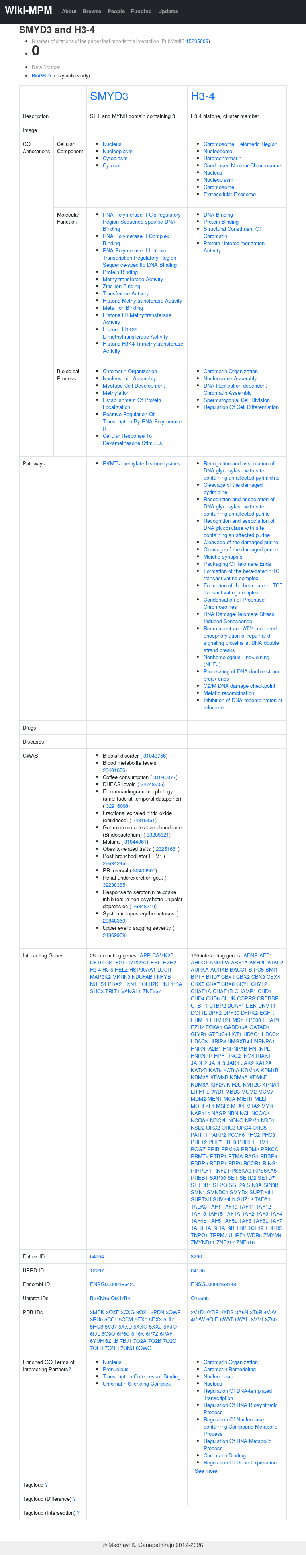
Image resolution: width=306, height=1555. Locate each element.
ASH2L (257, 962)
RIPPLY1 (201, 1170)
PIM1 (262, 1142)
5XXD (125, 1326)
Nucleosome (218, 151)
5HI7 (168, 1319)
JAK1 (233, 1063)
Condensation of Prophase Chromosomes (234, 603)
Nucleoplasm (118, 151)
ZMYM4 (272, 1235)
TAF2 (248, 1213)
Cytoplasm (115, 158)
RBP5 (235, 1163)
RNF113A (171, 984)
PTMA (235, 1156)
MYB (267, 1106)
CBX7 (213, 984)
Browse (92, 11)
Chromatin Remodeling (230, 1369)
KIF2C (234, 1084)
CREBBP (268, 998)
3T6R (256, 1312)
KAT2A (263, 1063)
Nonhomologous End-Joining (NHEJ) (236, 660)
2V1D (197, 1312)
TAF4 (276, 1213)
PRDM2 (250, 1149)
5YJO (170, 1326)
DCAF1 (236, 1005)
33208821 (158, 834)
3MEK (97, 1312)
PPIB (213, 1149)
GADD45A (236, 1027)
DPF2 (215, 1012)
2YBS (227, 1312)
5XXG (140, 1326)
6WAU (242, 1319)
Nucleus (112, 144)
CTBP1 (199, 1005)
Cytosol (111, 165)
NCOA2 (260, 1113)
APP (145, 955)
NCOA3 (199, 1120)
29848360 (114, 920)
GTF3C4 (218, 1034)
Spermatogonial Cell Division (237, 400)
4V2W (198, 1319)
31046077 (164, 777)
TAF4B (199, 1220)
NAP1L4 (200, 1113)
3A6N (241, 1312)
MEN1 (215, 1098)
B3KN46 (99, 1298)
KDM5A (239, 1077)
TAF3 (262, 1213)
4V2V (270, 1312)
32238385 (114, 884)
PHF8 (229, 1142)
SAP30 (218, 1177)
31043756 (154, 755)
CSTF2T (115, 962)
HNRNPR (201, 1055)
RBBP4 (268, 1156)
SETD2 (247, 1177)
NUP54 (98, 984)
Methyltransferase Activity (133, 279)
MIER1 (245, 1098)
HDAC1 (251, 1034)
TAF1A (232, 1213)
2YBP (212, 1312)
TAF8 (197, 1228)
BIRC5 (256, 969)
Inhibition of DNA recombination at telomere (243, 703)
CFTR (97, 962)
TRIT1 (112, 991)
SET (233, 1177)
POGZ (198, 1149)
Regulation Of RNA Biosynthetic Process (241, 1408)
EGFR (266, 1012)
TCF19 (255, 1228)
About (69, 11)
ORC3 (228, 1127)
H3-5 (107, 969)
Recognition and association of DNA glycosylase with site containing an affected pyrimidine (241, 470)
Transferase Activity (126, 293)
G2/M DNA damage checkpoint (239, 685)
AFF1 (265, 955)
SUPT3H (201, 1199)
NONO (235, 1120)
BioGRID (41, 75)
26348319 (144, 906)
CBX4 (273, 976)
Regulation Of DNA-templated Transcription (238, 1394)
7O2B (154, 1340)
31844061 (135, 841)
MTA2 (253, 1106)
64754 (97, 1256)
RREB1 (199, 1177)
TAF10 (229, 1206)
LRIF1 (198, 1091)
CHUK (228, 998)
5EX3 (155, 1319)
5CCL (110, 1319)
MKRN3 (121, 976)
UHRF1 (237, 1235)
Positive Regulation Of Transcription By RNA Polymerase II (142, 421)
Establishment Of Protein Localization (132, 403)
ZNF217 (225, 1242)
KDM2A (200, 1077)
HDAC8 (199, 1041)
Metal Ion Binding (123, 307)
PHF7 (215, 1142)
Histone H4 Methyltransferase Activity (137, 318)
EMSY (236, 1020)
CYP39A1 (137, 962)
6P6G (123, 1333)
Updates (168, 11)
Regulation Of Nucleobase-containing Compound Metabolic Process (240, 1426)
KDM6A (200, 1084)
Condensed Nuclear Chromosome (242, 165)
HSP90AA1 (142, 969)
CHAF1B (223, 991)
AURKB (219, 969)
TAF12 (263, 1206)
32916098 (117, 805)
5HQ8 (96, 1326)
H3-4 (203, 95)
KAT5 (215, 1070)
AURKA (200, 969)
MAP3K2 (100, 976)
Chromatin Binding (225, 1455)
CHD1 (264, 991)
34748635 (152, 784)
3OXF (112, 1312)
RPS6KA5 (265, 1170)
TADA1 (263, 1199)
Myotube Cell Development (134, 385)
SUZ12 (245, 1199)
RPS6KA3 (239, 1170)
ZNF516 (245, 1242)
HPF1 (220, 1055)
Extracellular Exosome (230, 194)
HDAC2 (270, 1034)
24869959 (114, 935)
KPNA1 (270, 1084)
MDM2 (198, 1098)
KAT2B (199, 1070)
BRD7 (213, 976)
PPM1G (230, 1149)
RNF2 (219, 1170)
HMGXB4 (238, 1041)
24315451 (144, 820)
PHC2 (253, 1134)
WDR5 (254, 1235)
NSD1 (268, 1120)
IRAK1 (263, 1055)
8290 (196, 1256)
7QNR (112, 1348)
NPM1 (252, 1120)
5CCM (126, 1319)
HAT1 (235, 1034)
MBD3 (233, 1091)
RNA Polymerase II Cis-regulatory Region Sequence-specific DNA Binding (142, 221)
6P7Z (152, 1333)
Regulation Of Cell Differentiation (241, 407)
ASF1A (239, 962)
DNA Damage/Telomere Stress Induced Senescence (239, 617)
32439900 (144, 870)
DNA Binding (218, 214)
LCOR (164, 969)
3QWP (173, 1312)
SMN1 (198, 1192)
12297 (97, 1270)
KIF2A (217, 1084)
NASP (219, 1113)
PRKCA (269, 1149)
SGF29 (237, 1185)
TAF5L (229, 1220)
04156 (198, 1270)
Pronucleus (116, 1369)
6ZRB (111, 1340)
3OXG (128, 1312)
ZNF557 (152, 991)
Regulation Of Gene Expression (240, 1462)
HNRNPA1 (263, 1041)
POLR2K (148, 984)
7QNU (127, 1348)
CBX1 (228, 976)
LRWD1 (215, 1091)
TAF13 (198, 1213)
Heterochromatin (222, 158)
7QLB (96, 1348)
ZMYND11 (203, 1242)
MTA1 (238, 1106)
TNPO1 (199, 1235)
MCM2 (249, 1091)
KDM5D (258, 1077)
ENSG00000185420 (112, 1284)
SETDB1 (201, 1185)
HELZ (121, 969)
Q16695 (200, 1298)
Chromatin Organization (130, 371)
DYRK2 (249, 1012)
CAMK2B (163, 955)
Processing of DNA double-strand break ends (242, 674)
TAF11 (246, 1206)
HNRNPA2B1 (206, 1048)
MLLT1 (262, 1098)
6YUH (97, 1340)
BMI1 (271, 969)
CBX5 (197, 984)
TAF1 (214, 1206)
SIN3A (254, 1185)
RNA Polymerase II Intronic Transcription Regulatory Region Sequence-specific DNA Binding (140, 257)
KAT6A (231, 1070)
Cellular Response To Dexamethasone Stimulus (132, 439)
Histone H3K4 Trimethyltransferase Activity (143, 347)
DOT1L (199, 1012)
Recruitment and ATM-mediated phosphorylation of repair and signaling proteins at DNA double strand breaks (241, 638)
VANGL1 (131, 991)
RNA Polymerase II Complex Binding (136, 239)
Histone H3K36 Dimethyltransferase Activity (135, 332)
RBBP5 (199, 1163)
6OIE (212, 1319)
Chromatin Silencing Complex (137, 1383)
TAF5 (214, 1220)
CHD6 (213, 998)
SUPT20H (261, 1192)
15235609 (197, 40)
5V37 (111, 1326)
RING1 (270, 1163)
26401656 (114, 770)
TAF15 (215, 1213)
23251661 (167, 848)
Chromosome (219, 187)
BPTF (197, 976)
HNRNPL (259, 1048)
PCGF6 (236, 1134)
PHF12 (199, 1142)
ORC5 (260, 1127)
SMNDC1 (217, 1192)
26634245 (114, 863)
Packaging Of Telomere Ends (237, 563)
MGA (229, 1098)
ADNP (250, 955)
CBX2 (243, 976)
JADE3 (217, 1063)
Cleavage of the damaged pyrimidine (233, 488)
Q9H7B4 (120, 1298)
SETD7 (266, 1177)
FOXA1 (214, 1027)
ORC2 (213, 1127)
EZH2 (169, 962)
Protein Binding (120, 272)
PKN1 (130, 984)
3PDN (157, 1312)
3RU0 (96, 1319)
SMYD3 (109, 95)
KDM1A (250, 1070)
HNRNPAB (235, 1048)
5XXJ (155, 1326)
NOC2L (218, 1120)
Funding (141, 11)
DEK (251, 1005)
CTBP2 (217, 1005)
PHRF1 (246, 1142)
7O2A (140, 1340)
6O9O (108, 1333)
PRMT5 (199, 1156)
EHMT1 (199, 1020)
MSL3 (223, 1106)
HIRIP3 (217, 1041)
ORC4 (244, 1127)
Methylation (116, 392)
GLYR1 (199, 1034)
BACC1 (238, 969)
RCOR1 (252, 1163)
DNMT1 (267, 1005)
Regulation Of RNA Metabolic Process (237, 1444)
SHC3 (97, 991)
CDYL (242, 984)
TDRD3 (273, 1228)
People (116, 11)
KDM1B (270, 1070)
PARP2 (217, 1134)
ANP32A (220, 962)
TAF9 (211, 1228)
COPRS (246, 998)
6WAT (226, 1319)
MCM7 (265, 1091)
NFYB (164, 976)
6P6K (137, 1333)
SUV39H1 (224, 1199)
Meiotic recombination (229, 693)
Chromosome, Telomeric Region (240, 144)
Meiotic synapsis (223, 556)
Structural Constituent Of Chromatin (232, 232)
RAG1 (252, 1156)
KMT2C (252, 1084)
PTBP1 (218, 1156)
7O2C (169, 1340)
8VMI (257, 1319)
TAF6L (260, 1220)
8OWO (143, 1348)
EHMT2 (219, 1020)
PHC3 (268, 1134)
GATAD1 (259, 1027)
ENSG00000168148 (213, 1284)
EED (156, 962)
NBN (233, 1113)
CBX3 (258, 976)
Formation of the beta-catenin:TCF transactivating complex (243, 574)
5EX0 (141, 1319)
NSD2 (197, 1127)
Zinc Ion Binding (121, 286)
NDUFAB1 (143, 976)
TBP (241, 1228)
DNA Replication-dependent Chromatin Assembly (235, 389)
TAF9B (227, 1228)
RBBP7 (218, 1163)
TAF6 (245, 1220)
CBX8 (228, 984)
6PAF (166, 1333)
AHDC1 (199, 962)
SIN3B (271, 1185)
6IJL (95, 1333)
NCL (245, 1113)
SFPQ (220, 1185)
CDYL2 (259, 984)
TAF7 (276, 1220)
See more (206, 1470)
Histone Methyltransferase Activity (142, 300)
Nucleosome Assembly (129, 378)
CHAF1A (201, 991)
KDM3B (219, 1077)
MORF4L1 (202, 1106)
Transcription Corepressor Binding (141, 1376)
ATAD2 (275, 962)
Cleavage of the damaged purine (241, 542)
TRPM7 (218, 1235)
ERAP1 (271, 1020)
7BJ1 (126, 1340)
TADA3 (199, 1206)
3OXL (142, 1312)
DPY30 (231, 1012)
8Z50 (271, 1319)
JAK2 (247, 1063)
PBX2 (115, 984)
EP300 (253, 1020)
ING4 (248, 1055)
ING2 (235, 1055)
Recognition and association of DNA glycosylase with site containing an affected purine (239, 506)
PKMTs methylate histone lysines (141, 463)
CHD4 (197, 998)
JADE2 (199, 1063)
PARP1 (199, 1134)
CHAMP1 (245, 991)
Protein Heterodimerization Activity (234, 246)
